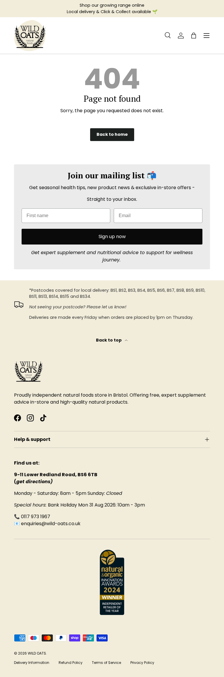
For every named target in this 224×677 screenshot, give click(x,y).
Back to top (109, 340)
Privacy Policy (142, 662)
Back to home (112, 134)
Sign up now (112, 236)
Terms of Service (106, 662)
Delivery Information (31, 662)
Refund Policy (71, 662)
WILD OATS (37, 653)
